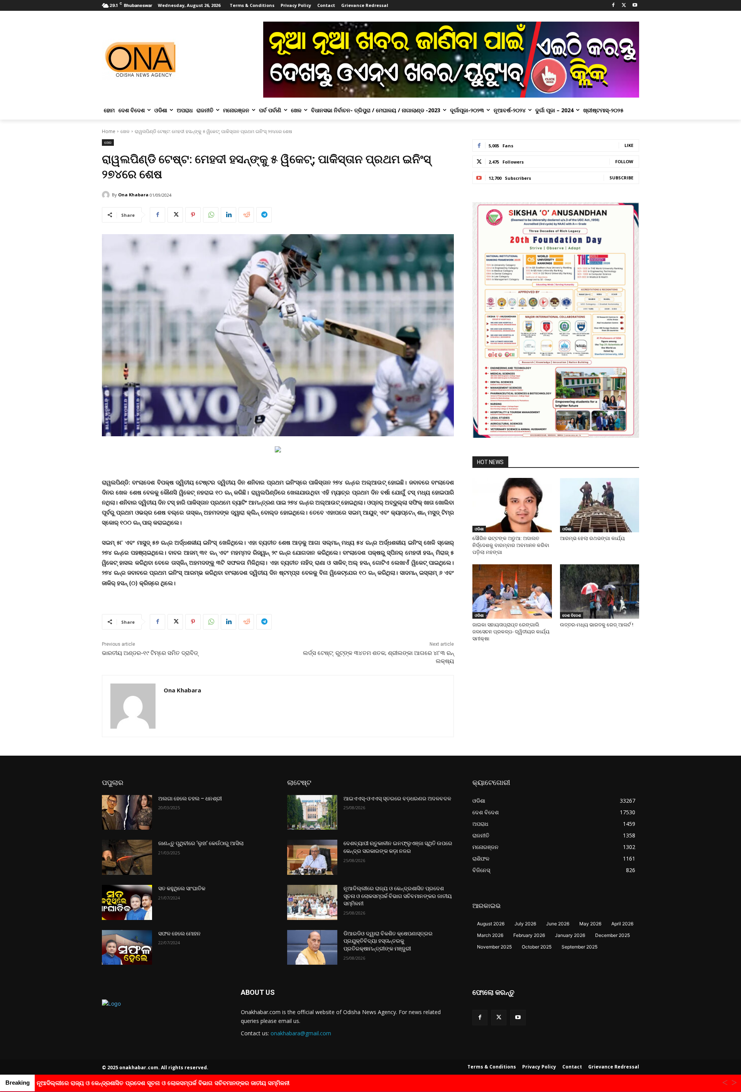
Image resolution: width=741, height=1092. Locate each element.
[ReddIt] (246, 215)
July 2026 (525, 924)
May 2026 (590, 924)
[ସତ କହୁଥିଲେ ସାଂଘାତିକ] (127, 902)
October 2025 (537, 947)
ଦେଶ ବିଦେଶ (571, 615)
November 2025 (494, 947)
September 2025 (579, 947)
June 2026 (557, 924)
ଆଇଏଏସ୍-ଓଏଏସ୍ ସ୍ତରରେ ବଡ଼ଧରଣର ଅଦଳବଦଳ (397, 798)
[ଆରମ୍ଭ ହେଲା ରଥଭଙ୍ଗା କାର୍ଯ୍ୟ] (599, 505)
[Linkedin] (228, 215)
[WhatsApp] (210, 215)
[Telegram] (264, 215)
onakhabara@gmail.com (301, 1033)
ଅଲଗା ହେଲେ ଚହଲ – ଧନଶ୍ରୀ (190, 798)
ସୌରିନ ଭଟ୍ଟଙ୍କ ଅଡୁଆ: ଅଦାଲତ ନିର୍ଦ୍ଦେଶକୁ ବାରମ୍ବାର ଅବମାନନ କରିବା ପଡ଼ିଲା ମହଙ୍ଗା (510, 545)
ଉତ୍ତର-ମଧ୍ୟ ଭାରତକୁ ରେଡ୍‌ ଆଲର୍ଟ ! (596, 625)
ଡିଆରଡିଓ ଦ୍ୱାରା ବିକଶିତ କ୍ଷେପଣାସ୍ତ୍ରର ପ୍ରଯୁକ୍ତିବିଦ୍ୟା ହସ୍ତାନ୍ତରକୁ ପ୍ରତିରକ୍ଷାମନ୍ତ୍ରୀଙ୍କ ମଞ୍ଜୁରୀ (388, 941)
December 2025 (612, 935)
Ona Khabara (133, 194)
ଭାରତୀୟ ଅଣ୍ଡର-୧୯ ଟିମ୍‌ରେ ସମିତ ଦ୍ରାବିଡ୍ (150, 653)
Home (108, 131)
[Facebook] (613, 5)
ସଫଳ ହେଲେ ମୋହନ (179, 933)
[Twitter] (623, 5)
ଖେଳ (125, 131)
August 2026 (490, 924)
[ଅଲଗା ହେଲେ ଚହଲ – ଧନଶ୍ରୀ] (127, 812)
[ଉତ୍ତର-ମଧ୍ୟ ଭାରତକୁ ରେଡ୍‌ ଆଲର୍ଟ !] (599, 591)
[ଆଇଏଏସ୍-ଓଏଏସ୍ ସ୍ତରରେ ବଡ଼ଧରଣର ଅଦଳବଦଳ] (312, 812)
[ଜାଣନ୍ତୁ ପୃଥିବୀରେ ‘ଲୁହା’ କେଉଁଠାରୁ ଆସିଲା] (127, 857)
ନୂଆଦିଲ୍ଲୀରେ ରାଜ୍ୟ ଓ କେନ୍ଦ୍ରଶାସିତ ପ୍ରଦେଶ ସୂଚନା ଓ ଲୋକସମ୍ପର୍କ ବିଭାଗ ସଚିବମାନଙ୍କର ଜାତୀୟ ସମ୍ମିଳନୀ (397, 895)
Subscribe (621, 178)
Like (628, 145)
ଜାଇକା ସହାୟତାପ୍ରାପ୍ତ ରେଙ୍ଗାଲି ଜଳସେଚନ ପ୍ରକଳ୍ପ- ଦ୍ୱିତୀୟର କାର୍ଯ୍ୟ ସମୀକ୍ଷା (511, 631)
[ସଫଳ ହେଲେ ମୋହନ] (127, 947)
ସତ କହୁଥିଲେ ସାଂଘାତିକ (181, 888)
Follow (624, 161)
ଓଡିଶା (479, 529)
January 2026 (570, 935)
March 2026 (490, 935)
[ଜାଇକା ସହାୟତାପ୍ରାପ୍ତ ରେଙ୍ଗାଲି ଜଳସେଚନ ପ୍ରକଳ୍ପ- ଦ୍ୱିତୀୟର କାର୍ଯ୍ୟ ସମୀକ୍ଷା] (512, 591)
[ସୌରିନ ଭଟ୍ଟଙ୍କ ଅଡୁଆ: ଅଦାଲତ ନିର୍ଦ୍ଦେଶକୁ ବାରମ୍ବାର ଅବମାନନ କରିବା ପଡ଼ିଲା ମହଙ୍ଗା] (512, 505)
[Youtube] (634, 5)
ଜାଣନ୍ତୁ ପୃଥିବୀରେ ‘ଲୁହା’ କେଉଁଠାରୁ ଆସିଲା (201, 843)
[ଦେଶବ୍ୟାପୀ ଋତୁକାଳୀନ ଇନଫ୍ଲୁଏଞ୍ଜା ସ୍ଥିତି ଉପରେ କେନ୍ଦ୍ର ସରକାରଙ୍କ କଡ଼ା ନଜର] (312, 857)
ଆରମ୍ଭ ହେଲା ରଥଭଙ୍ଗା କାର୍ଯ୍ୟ (592, 538)
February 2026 (529, 935)
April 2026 (622, 924)
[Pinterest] (193, 215)
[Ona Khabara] (107, 195)
